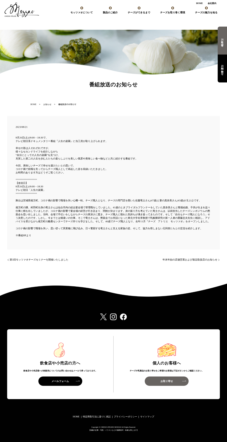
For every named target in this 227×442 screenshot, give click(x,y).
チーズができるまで (139, 12)
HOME (199, 3)
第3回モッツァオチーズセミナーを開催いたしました (39, 259)
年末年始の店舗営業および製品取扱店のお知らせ (190, 259)
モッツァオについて (81, 12)
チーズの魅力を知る (206, 12)
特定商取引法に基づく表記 (97, 416)
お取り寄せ (222, 40)
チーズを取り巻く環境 (172, 12)
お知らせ (47, 104)
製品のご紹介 (110, 12)
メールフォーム (60, 381)
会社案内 (212, 3)
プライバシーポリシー (125, 416)
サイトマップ (147, 416)
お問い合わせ (222, 68)
